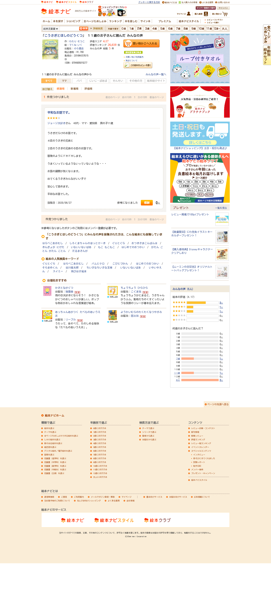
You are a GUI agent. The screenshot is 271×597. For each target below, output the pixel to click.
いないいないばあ (81, 247)
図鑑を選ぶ (49, 455)
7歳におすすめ (99, 455)
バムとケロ (98, 263)
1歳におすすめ (99, 432)
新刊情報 (195, 432)
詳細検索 (98, 28)
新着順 (74, 88)
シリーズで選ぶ (149, 432)
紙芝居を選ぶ (50, 447)
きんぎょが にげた (53, 247)
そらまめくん (50, 267)
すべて (48, 81)
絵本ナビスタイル (199, 480)
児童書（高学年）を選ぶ (55, 466)
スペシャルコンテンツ (201, 451)
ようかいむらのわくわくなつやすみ (141, 312)
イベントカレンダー (200, 447)
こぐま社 (136, 291)
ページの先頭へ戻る (218, 404)
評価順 (88, 88)
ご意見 (64, 497)
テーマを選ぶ (50, 432)
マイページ (127, 497)
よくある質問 (114, 501)
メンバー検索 (197, 469)
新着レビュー (197, 436)
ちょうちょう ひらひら (134, 287)
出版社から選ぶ (149, 440)
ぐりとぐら (118, 243)
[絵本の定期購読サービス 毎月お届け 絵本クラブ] (86, 1)
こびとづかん (120, 263)
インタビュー (199, 455)
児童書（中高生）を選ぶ (55, 469)
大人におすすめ (100, 477)
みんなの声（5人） (184, 289)
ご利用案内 (79, 497)
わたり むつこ (77, 41)
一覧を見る (221, 208)
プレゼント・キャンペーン (203, 473)
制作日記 (197, 466)
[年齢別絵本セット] (267, 63)
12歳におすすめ (100, 473)
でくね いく (75, 45)
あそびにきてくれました (204, 458)
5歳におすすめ (99, 447)
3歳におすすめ (99, 440)
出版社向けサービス (178, 497)
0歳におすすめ (99, 428)
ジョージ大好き (56, 123)
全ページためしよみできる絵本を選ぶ (61, 436)
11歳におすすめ (100, 469)
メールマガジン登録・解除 (103, 497)
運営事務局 (49, 497)
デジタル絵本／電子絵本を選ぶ (58, 451)
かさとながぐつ (64, 287)
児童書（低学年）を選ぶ (55, 458)
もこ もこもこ (106, 247)
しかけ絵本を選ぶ (52, 440)
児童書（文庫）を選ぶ (54, 473)
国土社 (135, 315)
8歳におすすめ (99, 458)
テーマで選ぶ (148, 428)
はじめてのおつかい (133, 247)
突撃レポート (199, 462)
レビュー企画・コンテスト (203, 428)
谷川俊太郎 (72, 267)
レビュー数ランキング (201, 443)
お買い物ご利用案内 (134, 57)
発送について (131, 60)
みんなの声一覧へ (156, 74)
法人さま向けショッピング (89, 501)
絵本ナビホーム (54, 415)
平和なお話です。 (59, 112)
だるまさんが (80, 251)
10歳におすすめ (100, 466)
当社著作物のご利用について (57, 501)
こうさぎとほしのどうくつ (63, 35)
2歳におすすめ (99, 436)
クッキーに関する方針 (149, 2)
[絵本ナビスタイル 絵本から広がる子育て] (66, 1)
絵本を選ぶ (49, 428)
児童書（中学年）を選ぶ (55, 462)
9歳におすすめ (99, 462)
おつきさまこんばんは (144, 243)
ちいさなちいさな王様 (99, 267)
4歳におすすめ (99, 443)
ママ (64, 81)
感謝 (147, 202)
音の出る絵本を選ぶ (53, 443)
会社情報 (131, 501)
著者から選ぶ (148, 436)
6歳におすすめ (99, 451)
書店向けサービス (154, 497)
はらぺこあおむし (52, 243)
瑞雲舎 (69, 291)
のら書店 (79, 48)
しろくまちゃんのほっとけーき (87, 243)
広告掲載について (202, 497)
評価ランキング (198, 440)
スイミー (58, 271)
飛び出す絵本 (78, 271)
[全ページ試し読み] (267, 42)
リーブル (70, 319)
